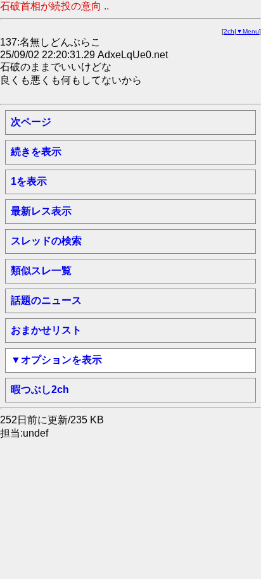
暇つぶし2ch (40, 389)
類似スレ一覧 (41, 270)
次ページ (31, 121)
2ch (229, 31)
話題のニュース (46, 300)
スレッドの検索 (46, 240)
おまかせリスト (46, 330)
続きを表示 (36, 151)
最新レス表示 (41, 211)
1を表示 (29, 181)
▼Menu (247, 31)
